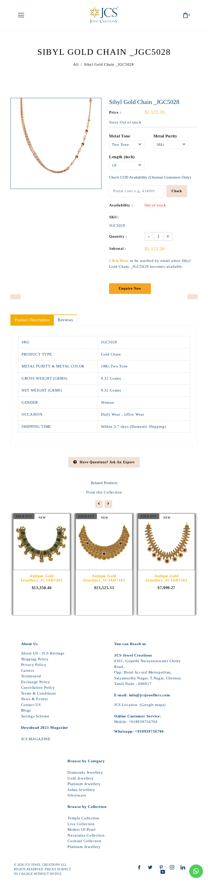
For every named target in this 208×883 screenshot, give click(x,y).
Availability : (121, 205)
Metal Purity (165, 136)
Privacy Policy (33, 665)
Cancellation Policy (38, 687)
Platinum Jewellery (84, 784)
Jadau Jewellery (81, 790)
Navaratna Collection (86, 835)
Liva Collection (81, 824)
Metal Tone (119, 136)
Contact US (31, 705)
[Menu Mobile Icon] (21, 15)
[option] (56, 143)
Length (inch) (122, 157)
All (75, 64)
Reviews (65, 320)
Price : (115, 112)
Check (176, 191)
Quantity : (118, 236)
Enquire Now (130, 288)
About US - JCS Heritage (43, 653)
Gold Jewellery (80, 778)
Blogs (26, 710)
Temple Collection (83, 818)
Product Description (32, 320)
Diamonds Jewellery (85, 772)
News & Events (34, 699)
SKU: (114, 217)
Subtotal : (117, 249)
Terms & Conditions (38, 693)
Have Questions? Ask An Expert (107, 462)
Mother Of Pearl (81, 829)
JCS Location (125, 705)
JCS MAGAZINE (35, 739)
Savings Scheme (35, 716)
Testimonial (31, 676)
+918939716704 (143, 722)
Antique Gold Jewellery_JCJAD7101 (166, 578)
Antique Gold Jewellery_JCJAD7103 (41, 578)
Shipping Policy (35, 659)
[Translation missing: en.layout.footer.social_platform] (140, 867)
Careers (27, 670)
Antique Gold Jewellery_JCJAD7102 (104, 578)
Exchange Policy (35, 682)
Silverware (76, 795)
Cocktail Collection (84, 841)
